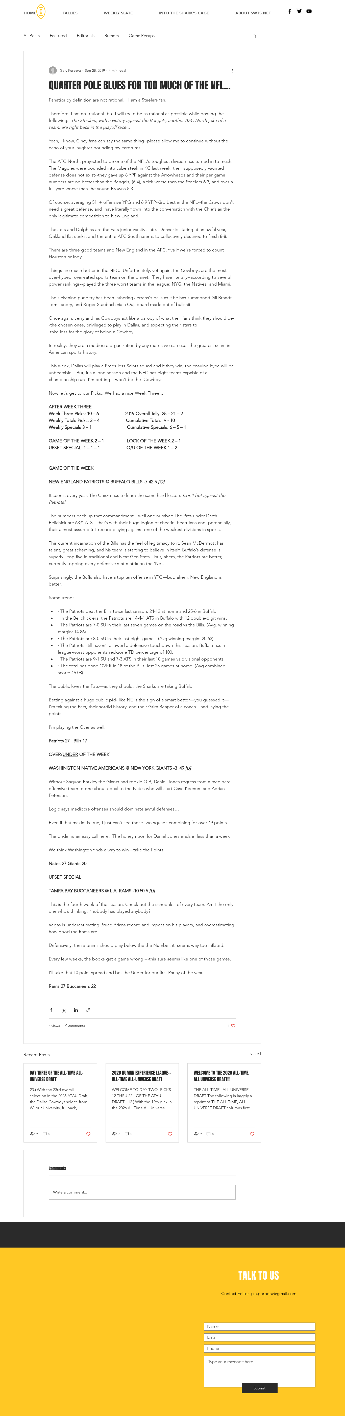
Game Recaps (142, 35)
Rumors (112, 35)
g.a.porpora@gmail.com (273, 1293)
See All (255, 1054)
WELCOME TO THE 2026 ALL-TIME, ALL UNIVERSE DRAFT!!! (221, 1076)
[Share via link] (88, 1010)
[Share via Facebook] (51, 1010)
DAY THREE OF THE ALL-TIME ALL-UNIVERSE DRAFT (57, 1076)
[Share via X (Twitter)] (63, 1010)
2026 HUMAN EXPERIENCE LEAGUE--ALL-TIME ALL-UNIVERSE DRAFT (141, 1076)
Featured (58, 35)
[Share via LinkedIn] (75, 1010)
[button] (254, 36)
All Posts (31, 35)
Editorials (85, 35)
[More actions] (233, 70)
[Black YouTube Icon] (309, 11)
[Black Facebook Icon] (290, 11)
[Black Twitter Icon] (299, 11)
